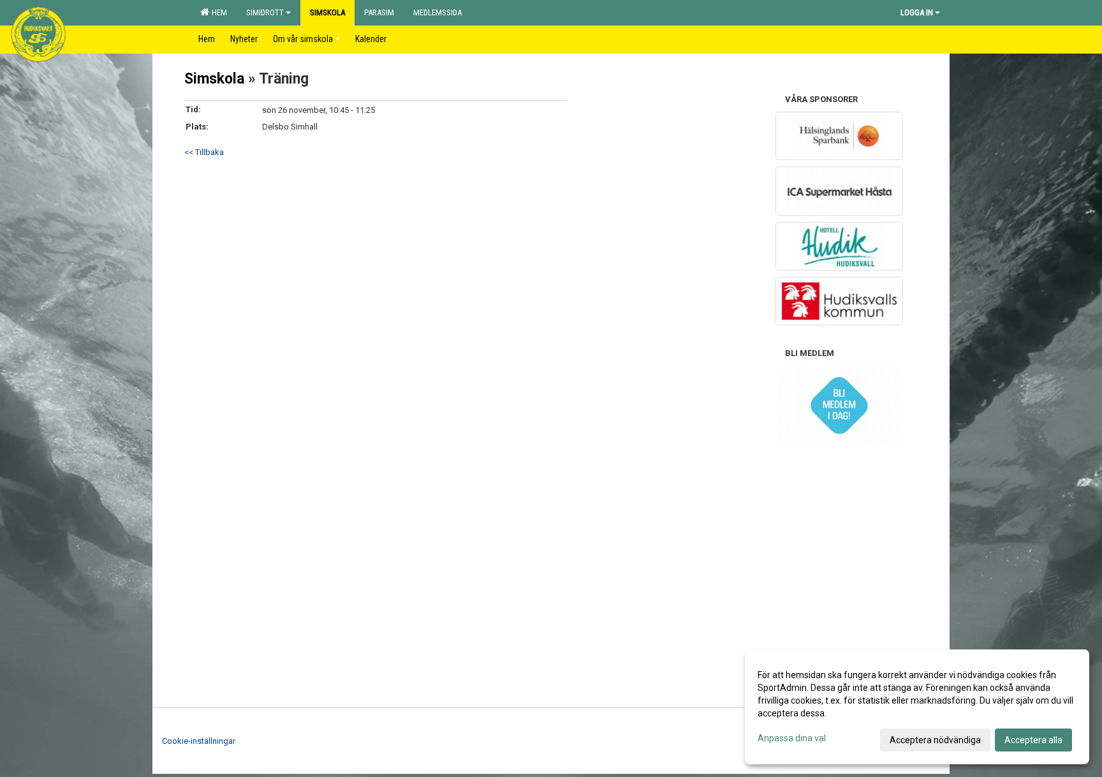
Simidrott (265, 12)
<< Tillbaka (204, 152)
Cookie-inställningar (198, 741)
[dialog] (917, 706)
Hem (217, 12)
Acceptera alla (1033, 740)
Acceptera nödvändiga (935, 740)
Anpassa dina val (792, 738)
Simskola (214, 78)
